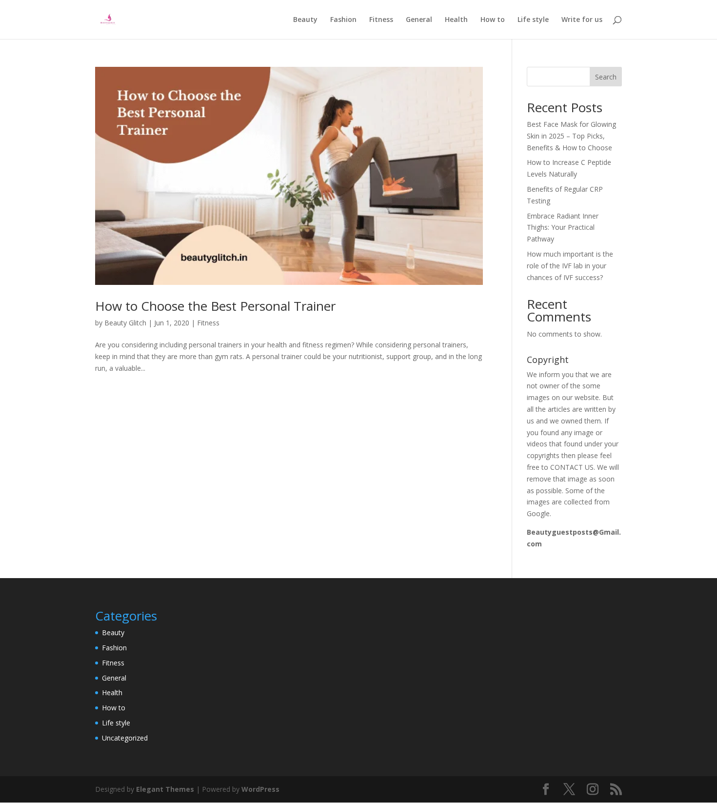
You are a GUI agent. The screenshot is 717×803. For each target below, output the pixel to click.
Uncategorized (125, 738)
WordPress (260, 789)
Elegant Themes (165, 789)
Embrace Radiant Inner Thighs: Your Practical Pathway (562, 227)
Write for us (581, 20)
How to (492, 20)
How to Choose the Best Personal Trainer (215, 306)
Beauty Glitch (125, 322)
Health (456, 20)
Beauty (305, 20)
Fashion (343, 20)
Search (606, 76)
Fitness (381, 20)
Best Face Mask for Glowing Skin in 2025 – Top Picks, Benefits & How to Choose (571, 136)
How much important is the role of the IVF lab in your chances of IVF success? (570, 265)
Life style (533, 20)
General (419, 20)
